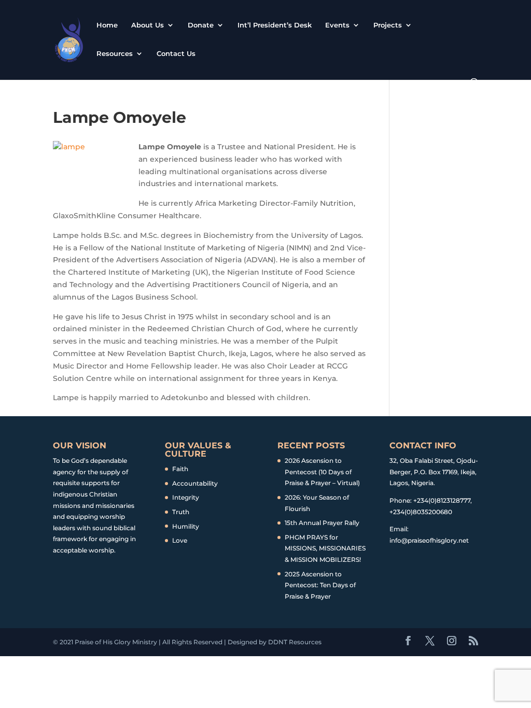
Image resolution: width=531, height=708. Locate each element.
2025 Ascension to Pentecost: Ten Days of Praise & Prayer (320, 585)
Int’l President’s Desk (274, 25)
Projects (387, 25)
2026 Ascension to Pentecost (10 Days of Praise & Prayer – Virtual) (322, 472)
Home (107, 25)
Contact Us (176, 54)
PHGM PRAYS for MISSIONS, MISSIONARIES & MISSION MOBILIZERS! (325, 548)
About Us (147, 25)
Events (337, 25)
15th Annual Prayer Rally (322, 523)
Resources (114, 54)
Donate (201, 25)
